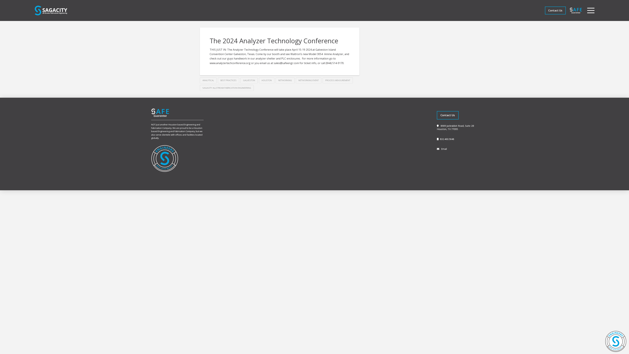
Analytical (208, 80)
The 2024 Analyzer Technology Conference (274, 40)
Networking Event (308, 80)
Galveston (249, 80)
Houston (267, 80)
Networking (285, 80)
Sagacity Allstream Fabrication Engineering (226, 87)
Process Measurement (337, 80)
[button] (590, 10)
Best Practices (228, 80)
